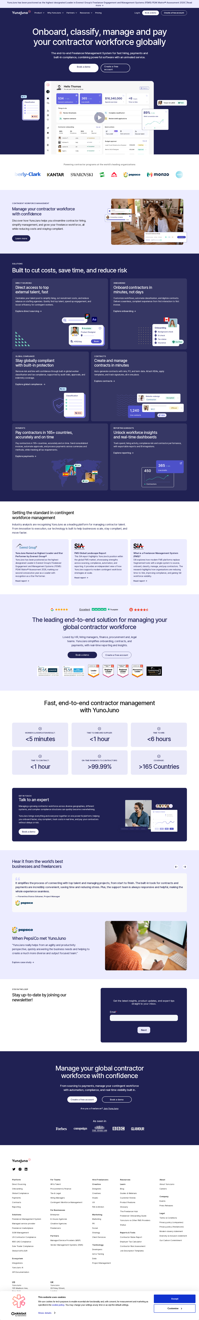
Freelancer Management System (26, 1219)
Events (162, 1201)
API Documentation (20, 1272)
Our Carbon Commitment (171, 1240)
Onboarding (17, 1189)
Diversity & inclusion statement (173, 1236)
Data (94, 1258)
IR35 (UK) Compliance (21, 1241)
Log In (137, 13)
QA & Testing (98, 1254)
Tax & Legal (55, 1193)
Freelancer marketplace (22, 1228)
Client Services (99, 1237)
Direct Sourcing (19, 1184)
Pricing (98, 13)
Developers (97, 1249)
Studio (95, 1198)
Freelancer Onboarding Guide (133, 1216)
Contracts (16, 1202)
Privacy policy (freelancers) (172, 1227)
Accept (174, 1298)
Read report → (22, 581)
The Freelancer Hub (129, 1211)
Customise (173, 1308)
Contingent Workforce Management (66, 1202)
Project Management (101, 1263)
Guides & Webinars (128, 1193)
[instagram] (20, 1169)
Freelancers (55, 1228)
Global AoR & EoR (19, 1251)
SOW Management (20, 1232)
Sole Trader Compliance (23, 1246)
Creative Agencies (58, 1223)
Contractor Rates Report (131, 1237)
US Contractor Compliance (24, 1237)
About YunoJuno (167, 1184)
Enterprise (54, 1214)
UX (93, 1202)
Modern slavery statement (171, 1231)
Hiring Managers (57, 1198)
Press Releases (166, 1205)
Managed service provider (23, 1223)
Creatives (96, 1193)
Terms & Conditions (168, 1218)
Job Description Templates (132, 1251)
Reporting (16, 1207)
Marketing (96, 1219)
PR (93, 1223)
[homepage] (24, 1161)
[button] (39, 13)
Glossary (124, 1207)
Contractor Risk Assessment (132, 1246)
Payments (16, 1198)
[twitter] (14, 1169)
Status (123, 1225)
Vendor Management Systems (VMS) (66, 1245)
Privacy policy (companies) (171, 1222)
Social (95, 1228)
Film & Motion (98, 1207)
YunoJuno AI (17, 1267)
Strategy (96, 1232)
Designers (96, 1189)
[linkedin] (26, 1169)
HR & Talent (55, 1184)
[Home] (21, 13)
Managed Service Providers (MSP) (65, 1240)
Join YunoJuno (110, 1108)
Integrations (17, 1263)
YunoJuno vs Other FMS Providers (135, 1220)
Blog (122, 1189)
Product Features (127, 1202)
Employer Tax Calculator (131, 1241)
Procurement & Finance (60, 1189)
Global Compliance (20, 1193)
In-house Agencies (58, 1219)
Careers (163, 1189)
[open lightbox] (99, 117)
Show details (44, 1313)
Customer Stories (128, 1198)
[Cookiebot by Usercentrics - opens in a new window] (19, 1314)
